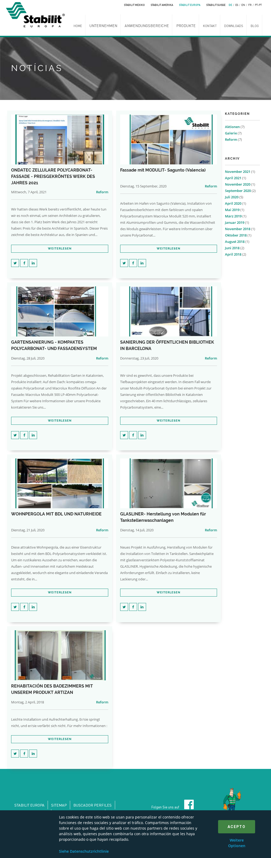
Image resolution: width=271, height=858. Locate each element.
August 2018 (235, 241)
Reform (102, 192)
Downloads (233, 26)
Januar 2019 (234, 222)
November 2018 (237, 228)
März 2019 (233, 216)
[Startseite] (37, 14)
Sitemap (59, 805)
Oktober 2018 (236, 235)
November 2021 (237, 171)
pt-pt (258, 4)
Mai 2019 (232, 209)
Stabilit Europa (189, 4)
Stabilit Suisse (215, 4)
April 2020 (233, 203)
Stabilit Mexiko (134, 4)
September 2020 (238, 190)
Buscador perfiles (92, 805)
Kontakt (210, 26)
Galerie (231, 133)
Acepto (237, 827)
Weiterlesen (59, 248)
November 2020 (237, 184)
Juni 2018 (232, 248)
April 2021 (233, 178)
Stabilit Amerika (162, 4)
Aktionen (232, 126)
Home (78, 26)
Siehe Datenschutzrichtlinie (84, 851)
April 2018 (233, 254)
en (243, 4)
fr (250, 4)
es (237, 4)
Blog (255, 26)
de (230, 4)
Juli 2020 (231, 197)
